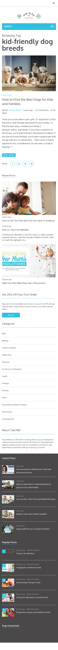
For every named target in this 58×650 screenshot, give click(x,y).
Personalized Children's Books (14, 405)
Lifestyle (6, 95)
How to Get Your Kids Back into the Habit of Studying (28, 220)
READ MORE (8, 155)
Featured (5, 362)
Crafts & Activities (9, 348)
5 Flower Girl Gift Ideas (25, 553)
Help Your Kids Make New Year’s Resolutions (24, 283)
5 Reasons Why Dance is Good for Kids (32, 597)
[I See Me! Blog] (29, 19)
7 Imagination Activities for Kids (28, 567)
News (4, 397)
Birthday (5, 341)
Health (4, 376)
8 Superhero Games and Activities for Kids (33, 612)
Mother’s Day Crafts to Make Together (31, 514)
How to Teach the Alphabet (15, 229)
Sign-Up (11, 315)
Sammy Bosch (15, 110)
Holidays (5, 383)
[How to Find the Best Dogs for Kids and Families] (29, 73)
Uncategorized (8, 419)
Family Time (6, 355)
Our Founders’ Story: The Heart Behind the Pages (36, 499)
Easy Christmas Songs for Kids (28, 582)
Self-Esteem (7, 412)
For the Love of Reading (11, 369)
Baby (4, 333)
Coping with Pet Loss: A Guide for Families (33, 529)
